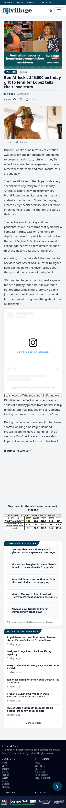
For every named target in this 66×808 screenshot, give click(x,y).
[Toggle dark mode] (51, 11)
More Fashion (33, 722)
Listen (5, 780)
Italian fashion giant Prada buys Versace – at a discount (33, 681)
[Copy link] (33, 99)
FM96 (37, 762)
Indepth (5, 768)
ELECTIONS (45, 2)
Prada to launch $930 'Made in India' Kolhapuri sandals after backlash (28, 695)
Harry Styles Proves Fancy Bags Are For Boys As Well (33, 667)
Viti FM (38, 768)
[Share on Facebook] (14, 99)
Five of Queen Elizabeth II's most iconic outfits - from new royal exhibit (30, 709)
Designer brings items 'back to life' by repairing (29, 653)
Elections (6, 787)
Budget (5, 783)
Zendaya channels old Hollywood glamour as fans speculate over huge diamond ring (33, 552)
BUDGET (31, 2)
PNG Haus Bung (42, 777)
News (4, 762)
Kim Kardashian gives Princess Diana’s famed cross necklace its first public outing (34, 567)
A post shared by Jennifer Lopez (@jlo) (33, 387)
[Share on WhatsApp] (27, 99)
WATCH (8, 2)
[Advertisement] (33, 478)
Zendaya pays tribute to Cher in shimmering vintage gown (30, 610)
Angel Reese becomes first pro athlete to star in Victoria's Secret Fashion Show (31, 639)
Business (6, 771)
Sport (4, 765)
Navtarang (40, 771)
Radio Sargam (41, 774)
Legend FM (40, 765)
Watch (5, 777)
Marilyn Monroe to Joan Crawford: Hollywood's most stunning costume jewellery (33, 596)
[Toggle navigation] (59, 10)
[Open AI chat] (57, 786)
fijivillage (9, 93)
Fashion (23, 72)
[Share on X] (21, 99)
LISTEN (20, 2)
